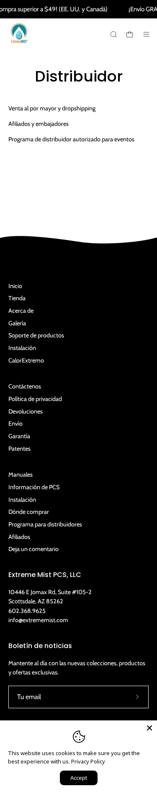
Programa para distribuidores (45, 524)
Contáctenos (24, 386)
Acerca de (20, 310)
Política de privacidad (35, 399)
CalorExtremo (26, 360)
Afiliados (19, 537)
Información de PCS (33, 487)
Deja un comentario (33, 549)
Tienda (17, 298)
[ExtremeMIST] (18, 39)
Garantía (19, 436)
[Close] (149, 728)
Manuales (20, 474)
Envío (15, 423)
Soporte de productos (36, 335)
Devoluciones (25, 411)
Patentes (19, 448)
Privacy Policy (88, 761)
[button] (113, 34)
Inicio (15, 286)
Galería (17, 323)
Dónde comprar (28, 512)
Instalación (22, 348)
